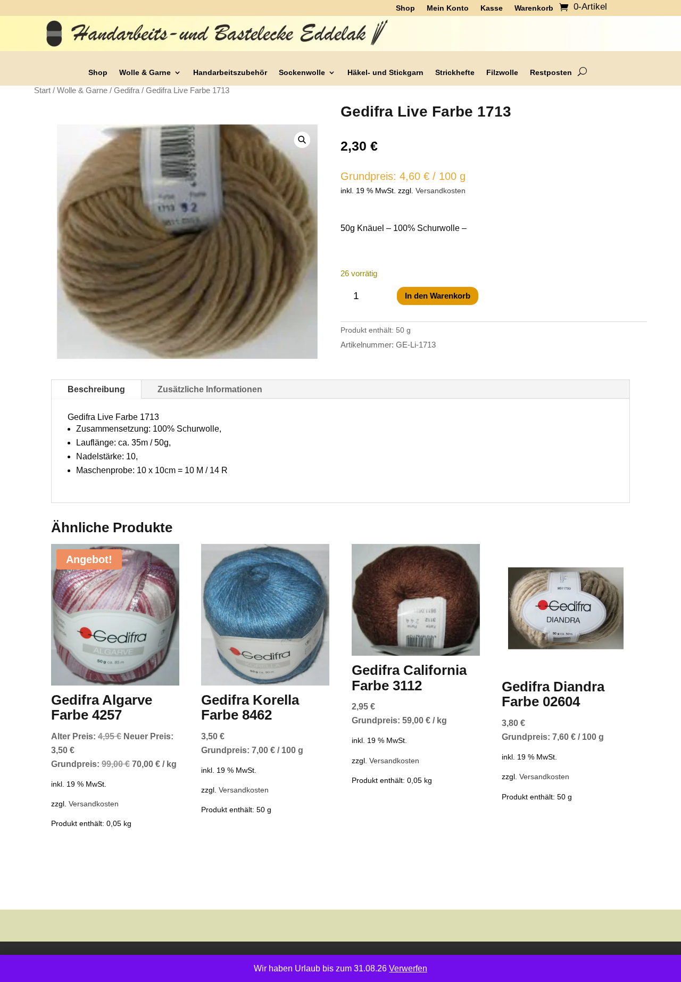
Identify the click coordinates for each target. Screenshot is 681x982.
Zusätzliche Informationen (209, 389)
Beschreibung (96, 389)
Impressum (506, 960)
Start (42, 90)
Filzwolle (502, 73)
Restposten (551, 73)
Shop (97, 73)
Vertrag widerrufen (570, 960)
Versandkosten (441, 190)
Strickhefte (455, 73)
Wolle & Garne (145, 73)
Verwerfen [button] (408, 968)
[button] (302, 139)
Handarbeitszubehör (230, 73)
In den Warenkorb (437, 295)
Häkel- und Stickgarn (385, 73)
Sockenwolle (302, 73)
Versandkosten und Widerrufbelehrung (403, 960)
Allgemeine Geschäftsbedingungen (142, 960)
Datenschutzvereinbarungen (269, 960)
